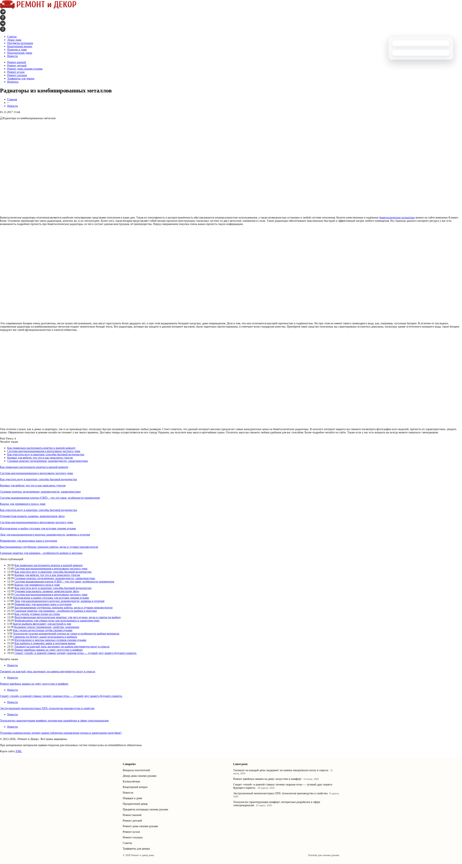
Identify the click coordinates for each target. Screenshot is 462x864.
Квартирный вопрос (135, 787)
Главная (12, 99)
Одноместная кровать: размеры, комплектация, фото (32, 516)
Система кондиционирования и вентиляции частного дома (43, 451)
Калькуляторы (131, 781)
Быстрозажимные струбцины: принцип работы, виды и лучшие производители (49, 546)
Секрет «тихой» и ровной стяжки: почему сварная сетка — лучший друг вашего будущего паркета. (75, 653)
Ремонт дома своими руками (25, 68)
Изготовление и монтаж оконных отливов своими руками (50, 640)
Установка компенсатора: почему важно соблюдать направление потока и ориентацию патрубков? (61, 732)
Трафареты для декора (20, 78)
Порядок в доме (132, 798)
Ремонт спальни (17, 75)
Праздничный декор (135, 803)
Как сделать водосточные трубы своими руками (42, 630)
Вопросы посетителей (136, 770)
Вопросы (12, 81)
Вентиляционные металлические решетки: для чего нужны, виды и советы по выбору (67, 617)
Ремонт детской (17, 65)
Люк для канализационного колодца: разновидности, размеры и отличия (45, 534)
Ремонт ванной (16, 62)
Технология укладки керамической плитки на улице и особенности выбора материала (66, 633)
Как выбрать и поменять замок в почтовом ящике (45, 643)
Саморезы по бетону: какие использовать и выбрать (45, 636)
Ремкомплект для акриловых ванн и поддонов (28, 540)
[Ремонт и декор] (38, 8)
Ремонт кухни (16, 71)
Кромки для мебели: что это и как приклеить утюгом (40, 457)
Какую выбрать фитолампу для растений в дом (42, 623)
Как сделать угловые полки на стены (37, 614)
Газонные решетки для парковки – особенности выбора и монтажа (41, 553)
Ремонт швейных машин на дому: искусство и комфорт (48, 649)
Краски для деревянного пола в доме (22, 503)
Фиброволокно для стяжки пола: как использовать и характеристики (56, 620)
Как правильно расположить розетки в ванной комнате (41, 447)
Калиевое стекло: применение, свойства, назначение (46, 627)
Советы (127, 842)
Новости (12, 105)
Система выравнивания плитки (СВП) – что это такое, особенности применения (50, 497)
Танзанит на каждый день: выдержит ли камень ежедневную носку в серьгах (62, 646)
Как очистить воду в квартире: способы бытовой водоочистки (45, 454)
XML (18, 751)
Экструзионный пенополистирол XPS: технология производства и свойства (47, 708)
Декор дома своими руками (139, 775)
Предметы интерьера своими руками (145, 809)
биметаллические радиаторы (397, 217)
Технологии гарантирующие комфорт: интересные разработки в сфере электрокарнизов (54, 720)
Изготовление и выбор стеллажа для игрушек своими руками (38, 528)
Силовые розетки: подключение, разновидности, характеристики (47, 460)
